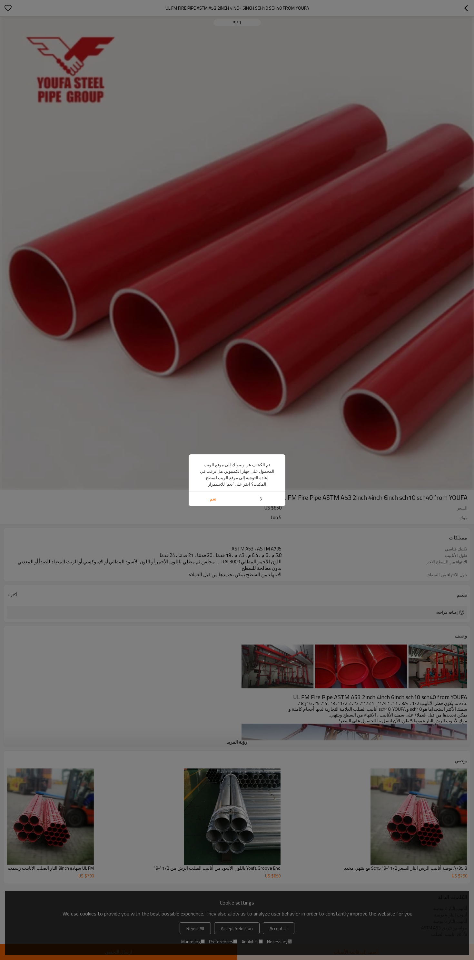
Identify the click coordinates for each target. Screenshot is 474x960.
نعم (213, 498)
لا (261, 498)
